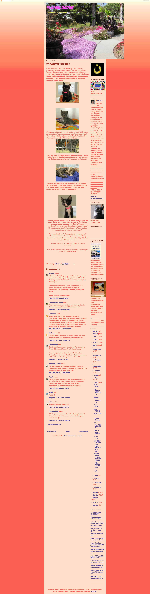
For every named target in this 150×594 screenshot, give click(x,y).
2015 (95, 334)
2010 (95, 492)
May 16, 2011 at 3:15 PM (59, 407)
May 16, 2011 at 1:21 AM (58, 359)
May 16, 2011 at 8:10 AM (59, 388)
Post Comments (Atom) (72, 436)
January (97, 487)
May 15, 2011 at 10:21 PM (59, 340)
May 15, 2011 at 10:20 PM (60, 329)
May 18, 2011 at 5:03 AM (59, 420)
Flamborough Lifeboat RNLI (96, 518)
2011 (95, 345)
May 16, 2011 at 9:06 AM (59, 398)
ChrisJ (99, 101)
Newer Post (51, 431)
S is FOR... (96, 405)
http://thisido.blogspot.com (97, 557)
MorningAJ (53, 344)
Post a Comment (54, 424)
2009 (96, 495)
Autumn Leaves (55, 363)
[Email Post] (74, 264)
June (96, 378)
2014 (95, 337)
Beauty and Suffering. (97, 399)
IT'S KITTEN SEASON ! (97, 425)
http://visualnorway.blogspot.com (97, 561)
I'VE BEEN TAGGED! (97, 391)
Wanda (51, 273)
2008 (95, 498)
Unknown (52, 314)
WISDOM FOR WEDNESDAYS (97, 577)
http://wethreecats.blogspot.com (97, 566)
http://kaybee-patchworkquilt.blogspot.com (97, 544)
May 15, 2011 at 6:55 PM (59, 309)
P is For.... (96, 471)
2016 (95, 331)
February (97, 482)
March (96, 478)
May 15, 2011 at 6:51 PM (59, 298)
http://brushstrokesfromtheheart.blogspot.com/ (97, 523)
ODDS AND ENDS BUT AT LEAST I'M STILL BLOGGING (97, 460)
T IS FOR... (96, 385)
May (96, 382)
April (96, 475)
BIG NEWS (97, 410)
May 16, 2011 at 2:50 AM (59, 373)
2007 (96, 502)
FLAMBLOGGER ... (61, 8)
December (97, 349)
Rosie (51, 377)
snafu (51, 392)
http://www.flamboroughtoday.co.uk (97, 572)
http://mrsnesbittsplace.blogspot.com (97, 551)
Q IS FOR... (96, 437)
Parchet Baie (53, 411)
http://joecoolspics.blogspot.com (97, 539)
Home (67, 431)
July (96, 375)
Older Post (83, 431)
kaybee (51, 402)
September (97, 366)
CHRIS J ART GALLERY (96, 513)
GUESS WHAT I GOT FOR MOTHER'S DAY (97, 446)
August (97, 370)
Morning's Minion (56, 302)
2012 (95, 342)
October (97, 360)
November (97, 355)
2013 (95, 339)
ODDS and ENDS (97, 432)
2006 (96, 505)
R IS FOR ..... (97, 414)
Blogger (94, 591)
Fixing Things (97, 419)
